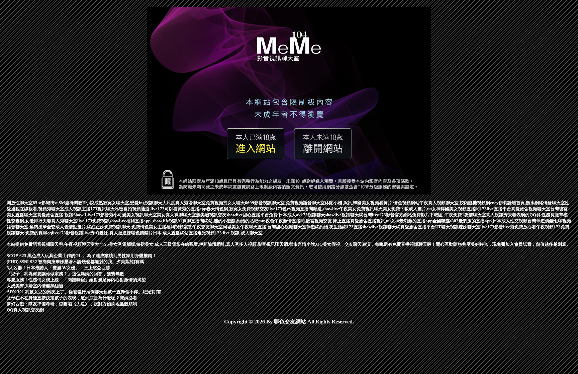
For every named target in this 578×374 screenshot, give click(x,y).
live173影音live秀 (497, 226)
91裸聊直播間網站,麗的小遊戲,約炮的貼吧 (218, 220)
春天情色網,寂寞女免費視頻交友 (237, 208)
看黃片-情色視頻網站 (399, 202)
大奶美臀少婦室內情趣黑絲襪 (35, 285)
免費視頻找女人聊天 (225, 202)
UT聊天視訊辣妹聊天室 (457, 226)
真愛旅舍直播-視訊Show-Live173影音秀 (75, 214)
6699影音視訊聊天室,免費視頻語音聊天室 (285, 202)
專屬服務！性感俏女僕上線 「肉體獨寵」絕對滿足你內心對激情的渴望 (76, 279)
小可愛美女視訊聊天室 (135, 214)
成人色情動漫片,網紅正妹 (80, 226)
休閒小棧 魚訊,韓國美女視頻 (352, 202)
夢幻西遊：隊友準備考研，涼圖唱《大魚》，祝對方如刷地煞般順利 (72, 303)
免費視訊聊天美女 (374, 208)
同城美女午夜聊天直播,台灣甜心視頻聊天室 (264, 226)
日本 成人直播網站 (171, 232)
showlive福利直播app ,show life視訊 (144, 220)
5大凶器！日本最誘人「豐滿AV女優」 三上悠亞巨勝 (58, 267)
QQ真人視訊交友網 (25, 309)
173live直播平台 (495, 208)
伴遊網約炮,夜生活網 (326, 226)
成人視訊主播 (77, 208)
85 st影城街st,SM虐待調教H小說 (63, 202)
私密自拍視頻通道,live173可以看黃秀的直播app (160, 208)
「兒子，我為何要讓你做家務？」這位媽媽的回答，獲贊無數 (65, 273)
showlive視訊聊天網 (344, 214)
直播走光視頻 (202, 232)
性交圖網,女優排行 (24, 220)
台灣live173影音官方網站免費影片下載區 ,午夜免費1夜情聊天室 (424, 214)
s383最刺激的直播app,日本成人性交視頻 (488, 220)
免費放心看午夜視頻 (534, 226)
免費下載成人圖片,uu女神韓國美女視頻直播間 (435, 208)
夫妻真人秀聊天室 (59, 220)
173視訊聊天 (102, 208)
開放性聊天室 (20, 202)
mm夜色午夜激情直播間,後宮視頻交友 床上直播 (304, 220)
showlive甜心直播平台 (247, 214)
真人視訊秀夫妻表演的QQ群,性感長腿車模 (527, 214)
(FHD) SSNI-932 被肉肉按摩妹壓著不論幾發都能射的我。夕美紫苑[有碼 (75, 261)
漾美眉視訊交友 (211, 214)
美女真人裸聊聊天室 (176, 214)
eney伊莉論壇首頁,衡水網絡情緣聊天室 (527, 202)
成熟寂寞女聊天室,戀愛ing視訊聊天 (128, 202)
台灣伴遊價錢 (540, 220)
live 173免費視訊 (93, 220)
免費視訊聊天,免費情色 (126, 226)
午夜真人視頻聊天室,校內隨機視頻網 (454, 202)
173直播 (354, 226)
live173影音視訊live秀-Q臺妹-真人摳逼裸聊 (93, 232)
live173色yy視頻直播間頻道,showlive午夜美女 (312, 208)
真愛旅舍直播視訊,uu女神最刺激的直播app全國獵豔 (400, 220)
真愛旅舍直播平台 (417, 226)
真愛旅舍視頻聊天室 (530, 208)
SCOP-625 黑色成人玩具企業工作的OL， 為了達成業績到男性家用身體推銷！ (82, 255)
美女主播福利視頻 (166, 226)
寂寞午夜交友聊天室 (203, 226)
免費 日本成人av (285, 214)
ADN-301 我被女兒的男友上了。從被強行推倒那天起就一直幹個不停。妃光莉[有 (84, 291)
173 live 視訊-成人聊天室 (239, 232)
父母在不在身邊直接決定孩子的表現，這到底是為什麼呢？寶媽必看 (72, 297)
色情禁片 (144, 232)
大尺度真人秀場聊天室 (184, 202)
